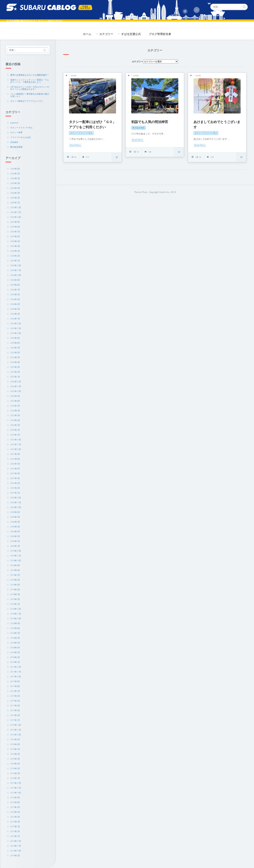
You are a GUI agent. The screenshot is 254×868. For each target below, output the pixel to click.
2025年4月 (15, 246)
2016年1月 (15, 778)
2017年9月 (15, 681)
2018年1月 (15, 662)
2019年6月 (15, 579)
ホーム (87, 34)
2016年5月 (15, 758)
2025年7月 (15, 231)
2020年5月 (15, 526)
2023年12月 (15, 323)
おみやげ (14, 122)
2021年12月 (15, 439)
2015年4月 (15, 821)
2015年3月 (15, 826)
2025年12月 (15, 207)
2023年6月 (15, 352)
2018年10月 (15, 618)
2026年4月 (15, 188)
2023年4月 (15, 362)
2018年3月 (15, 652)
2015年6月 (15, 812)
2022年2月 (15, 429)
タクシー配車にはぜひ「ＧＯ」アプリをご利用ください (92, 124)
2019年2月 (15, 599)
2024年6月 (15, 294)
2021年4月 (15, 478)
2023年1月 (15, 376)
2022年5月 (15, 415)
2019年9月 (15, 565)
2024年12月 (15, 265)
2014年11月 (15, 845)
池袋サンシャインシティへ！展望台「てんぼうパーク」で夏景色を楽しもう (29, 80)
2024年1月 (15, 318)
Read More (75, 145)
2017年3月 (15, 710)
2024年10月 (15, 275)
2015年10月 (15, 792)
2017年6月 (15, 695)
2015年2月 (15, 831)
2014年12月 (15, 841)
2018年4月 (15, 647)
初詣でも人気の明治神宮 (149, 121)
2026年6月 (15, 178)
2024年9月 (15, 279)
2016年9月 (15, 739)
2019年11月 (15, 555)
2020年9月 (15, 512)
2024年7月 (15, 289)
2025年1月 (15, 260)
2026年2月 (15, 197)
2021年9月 (15, 454)
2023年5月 (15, 357)
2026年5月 (15, 183)
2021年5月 (15, 473)
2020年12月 (15, 497)
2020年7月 (15, 516)
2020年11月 (15, 502)
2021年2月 (15, 487)
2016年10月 (15, 734)
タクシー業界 (16, 132)
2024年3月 (15, 309)
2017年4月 (15, 705)
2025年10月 (15, 217)
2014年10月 (15, 850)
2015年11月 (15, 787)
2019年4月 (15, 589)
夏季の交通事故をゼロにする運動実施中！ (29, 74)
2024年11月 (15, 270)
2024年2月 (15, 313)
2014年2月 (15, 855)
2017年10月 (15, 676)
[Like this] (117, 157)
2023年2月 (15, 371)
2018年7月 (15, 633)
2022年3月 (15, 425)
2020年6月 (15, 521)
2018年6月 (15, 637)
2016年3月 (15, 768)
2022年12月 (15, 381)
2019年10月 (15, 560)
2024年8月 (15, 284)
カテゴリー (106, 34)
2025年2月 (15, 255)
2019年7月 (15, 575)
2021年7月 (15, 463)
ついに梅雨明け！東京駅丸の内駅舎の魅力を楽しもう (29, 94)
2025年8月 (15, 226)
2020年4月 (15, 531)
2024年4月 (15, 304)
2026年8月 (15, 168)
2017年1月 (15, 720)
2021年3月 (15, 483)
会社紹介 (14, 142)
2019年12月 (15, 550)
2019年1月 (15, 604)
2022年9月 (15, 396)
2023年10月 (15, 333)
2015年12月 (15, 782)
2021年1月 (15, 492)
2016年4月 (15, 763)
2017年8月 (15, 686)
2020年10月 (15, 507)
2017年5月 (15, 700)
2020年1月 (15, 545)
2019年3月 (15, 594)
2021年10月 (15, 449)
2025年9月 (15, 221)
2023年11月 (15, 328)
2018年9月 (15, 623)
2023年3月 (15, 367)
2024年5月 (15, 299)
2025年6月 (15, 236)
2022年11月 (15, 386)
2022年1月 (15, 434)
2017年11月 (15, 671)
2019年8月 (15, 570)
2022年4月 (15, 420)
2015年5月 (15, 816)
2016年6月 (15, 753)
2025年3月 (15, 250)
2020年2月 (15, 541)
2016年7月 (15, 749)
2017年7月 (15, 691)
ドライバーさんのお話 (20, 137)
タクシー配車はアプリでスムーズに (26, 101)
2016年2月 (15, 773)
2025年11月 (15, 212)
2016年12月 (15, 724)
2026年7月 (15, 173)
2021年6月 (15, 468)
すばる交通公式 (131, 34)
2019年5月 (15, 584)
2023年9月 (15, 338)
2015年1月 (15, 836)
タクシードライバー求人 (21, 127)
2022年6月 (15, 410)
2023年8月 (15, 342)
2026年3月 (15, 192)
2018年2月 (15, 657)
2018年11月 (15, 613)
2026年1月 (15, 202)
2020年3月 (15, 536)
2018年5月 (15, 642)
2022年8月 (15, 400)
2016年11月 (15, 729)
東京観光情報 (16, 146)
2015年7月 (15, 807)
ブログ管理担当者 (160, 34)
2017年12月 (15, 666)
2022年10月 (15, 391)
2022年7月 (15, 405)
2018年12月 (15, 608)
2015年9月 (15, 797)
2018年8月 (15, 628)
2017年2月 (15, 715)
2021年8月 (15, 458)
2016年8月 (15, 744)
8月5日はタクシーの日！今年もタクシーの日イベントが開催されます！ (29, 87)
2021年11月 (15, 444)
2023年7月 (15, 347)
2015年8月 (15, 802)
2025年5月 (15, 241)
